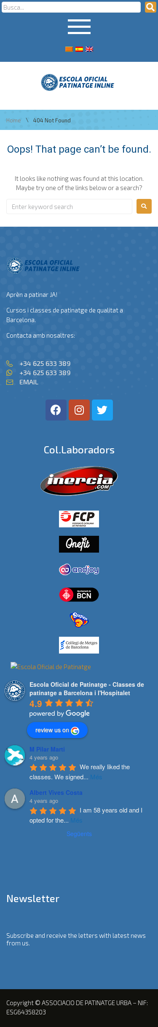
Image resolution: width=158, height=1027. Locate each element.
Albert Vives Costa (56, 792)
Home (13, 120)
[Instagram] (79, 410)
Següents (79, 833)
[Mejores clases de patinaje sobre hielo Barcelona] (51, 666)
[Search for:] (69, 206)
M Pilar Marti (47, 749)
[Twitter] (102, 410)
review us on (52, 729)
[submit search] (150, 7)
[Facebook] (56, 410)
